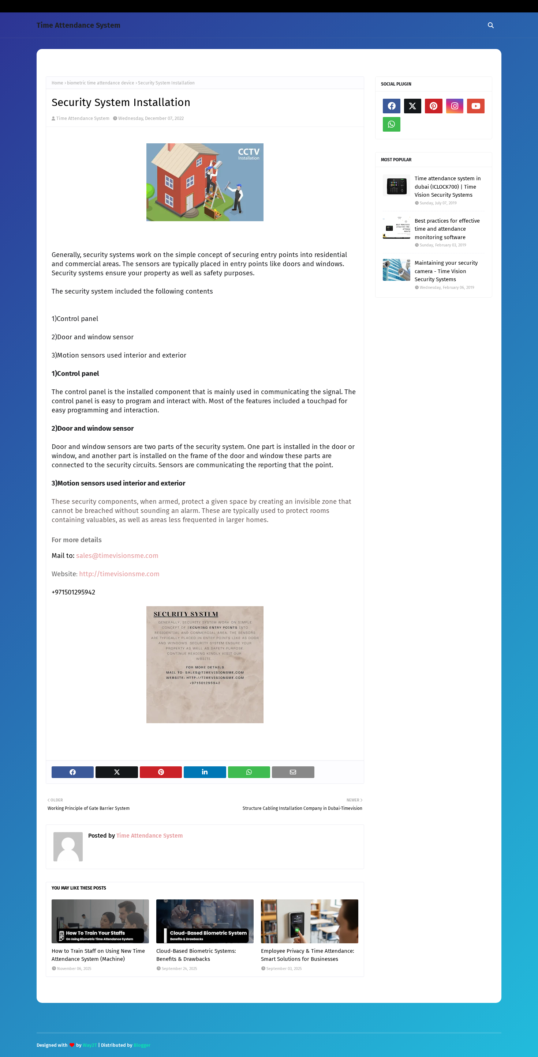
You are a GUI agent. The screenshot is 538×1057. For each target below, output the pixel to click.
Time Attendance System (78, 25)
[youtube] (476, 106)
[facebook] (391, 106)
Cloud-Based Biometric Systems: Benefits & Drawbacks (196, 955)
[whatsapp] (391, 124)
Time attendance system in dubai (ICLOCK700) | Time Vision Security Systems (448, 186)
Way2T (90, 1045)
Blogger (142, 1045)
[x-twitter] (413, 106)
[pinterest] (433, 106)
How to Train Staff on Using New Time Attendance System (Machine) (98, 955)
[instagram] (455, 106)
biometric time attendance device (100, 83)
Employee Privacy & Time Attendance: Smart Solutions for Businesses (307, 955)
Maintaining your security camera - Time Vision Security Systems (446, 271)
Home (57, 83)
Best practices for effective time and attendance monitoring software (447, 229)
